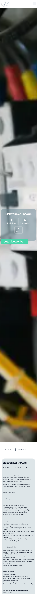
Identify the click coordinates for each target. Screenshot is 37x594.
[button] (34, 3)
